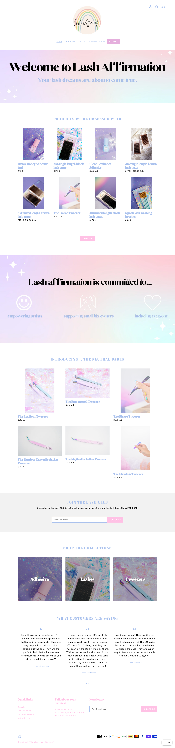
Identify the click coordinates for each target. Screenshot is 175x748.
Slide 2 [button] (89, 683)
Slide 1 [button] (86, 683)
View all (87, 238)
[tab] (86, 683)
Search (21, 707)
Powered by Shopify (46, 742)
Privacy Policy (25, 710)
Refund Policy (25, 718)
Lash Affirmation (31, 742)
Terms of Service (26, 714)
